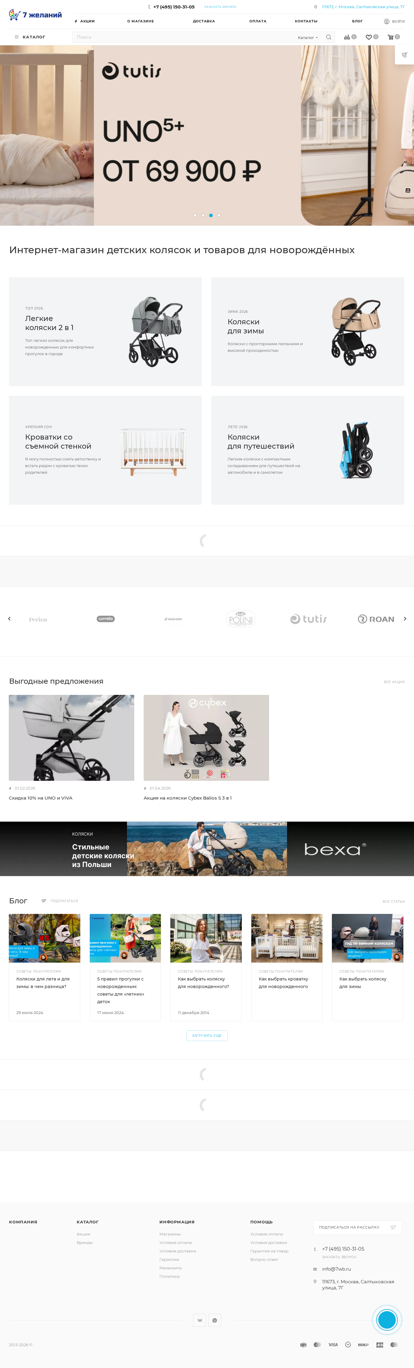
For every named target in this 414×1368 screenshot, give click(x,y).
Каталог (88, 1221)
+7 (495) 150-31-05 (174, 7)
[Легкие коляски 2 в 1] (153, 331)
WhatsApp (214, 1320)
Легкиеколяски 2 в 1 (49, 323)
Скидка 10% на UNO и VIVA (40, 798)
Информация (177, 1221)
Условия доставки (177, 1251)
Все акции (394, 682)
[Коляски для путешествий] (356, 450)
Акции (83, 1234)
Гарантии (169, 1259)
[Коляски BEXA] (207, 849)
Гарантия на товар (269, 1251)
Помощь (261, 1221)
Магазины (170, 1234)
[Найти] (328, 37)
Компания (23, 1221)
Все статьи (394, 902)
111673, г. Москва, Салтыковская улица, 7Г (363, 6)
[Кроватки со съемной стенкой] (153, 450)
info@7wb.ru (336, 1269)
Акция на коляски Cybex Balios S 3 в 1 (188, 798)
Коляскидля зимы (246, 326)
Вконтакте (199, 1320)
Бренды (85, 1242)
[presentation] (9, 619)
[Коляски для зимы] (356, 331)
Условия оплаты (175, 1242)
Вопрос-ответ (264, 1259)
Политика (169, 1276)
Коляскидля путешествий (261, 441)
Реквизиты (170, 1267)
